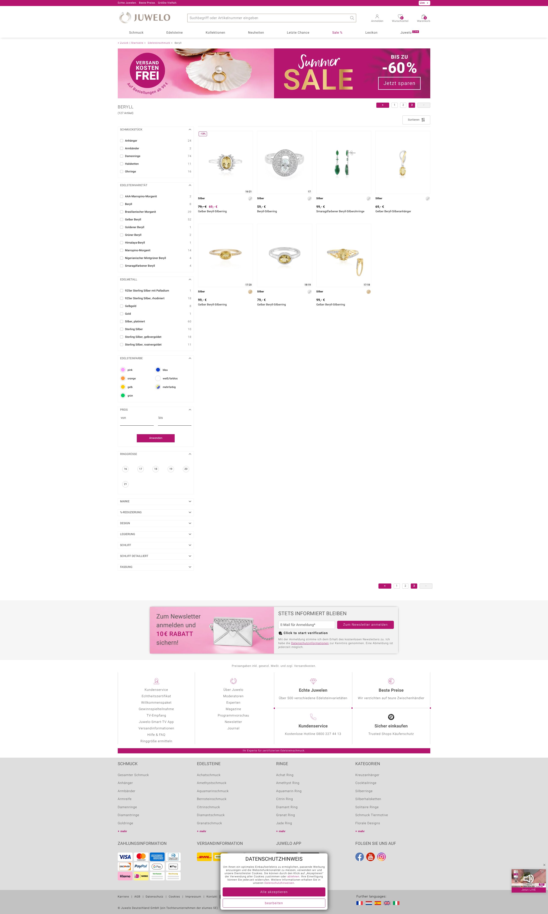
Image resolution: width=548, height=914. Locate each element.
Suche (352, 18)
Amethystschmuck (211, 783)
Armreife (125, 799)
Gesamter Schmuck (133, 775)
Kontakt (212, 897)
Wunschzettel (400, 20)
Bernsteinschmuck (211, 799)
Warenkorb (423, 20)
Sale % (337, 32)
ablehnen (293, 877)
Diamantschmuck (211, 815)
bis (161, 418)
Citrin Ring (284, 799)
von (123, 418)
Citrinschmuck (208, 807)
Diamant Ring (287, 807)
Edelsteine (174, 32)
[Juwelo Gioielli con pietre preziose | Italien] (397, 903)
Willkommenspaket (156, 702)
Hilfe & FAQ (156, 735)
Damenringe (127, 807)
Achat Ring (284, 775)
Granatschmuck (209, 823)
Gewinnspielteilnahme (156, 709)
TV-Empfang (156, 715)
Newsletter (233, 722)
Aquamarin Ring (289, 791)
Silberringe (364, 791)
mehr (124, 831)
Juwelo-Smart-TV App (156, 722)
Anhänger (125, 783)
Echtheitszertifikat (156, 696)
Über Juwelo (233, 690)
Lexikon (371, 32)
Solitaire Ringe (367, 807)
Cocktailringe (366, 783)
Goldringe (125, 823)
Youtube (370, 857)
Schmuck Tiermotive (371, 815)
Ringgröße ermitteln (156, 741)
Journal (233, 728)
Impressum (193, 897)
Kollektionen (215, 32)
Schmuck (136, 32)
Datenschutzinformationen (310, 643)
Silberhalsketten (368, 799)
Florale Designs (367, 823)
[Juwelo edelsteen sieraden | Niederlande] (370, 903)
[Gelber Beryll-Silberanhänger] (402, 162)
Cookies (174, 897)
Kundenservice (156, 690)
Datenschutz (155, 897)
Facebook (359, 857)
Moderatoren (233, 696)
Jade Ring (284, 823)
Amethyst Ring (287, 783)
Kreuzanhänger (367, 775)
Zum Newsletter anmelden (365, 624)
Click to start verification (306, 633)
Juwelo (409, 32)
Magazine (233, 709)
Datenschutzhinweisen (279, 883)
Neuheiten (256, 32)
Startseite (137, 43)
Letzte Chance (298, 32)
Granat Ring (285, 815)
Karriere (123, 897)
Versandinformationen (156, 728)
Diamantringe (128, 815)
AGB (137, 897)
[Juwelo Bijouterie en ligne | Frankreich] (360, 903)
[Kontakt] (165, 3)
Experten (233, 702)
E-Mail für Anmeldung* (297, 624)
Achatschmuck (208, 775)
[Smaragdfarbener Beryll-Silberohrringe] (343, 162)
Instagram (381, 857)
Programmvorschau (233, 715)
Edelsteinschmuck (159, 43)
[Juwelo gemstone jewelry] (388, 903)
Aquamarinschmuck (213, 791)
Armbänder (127, 791)
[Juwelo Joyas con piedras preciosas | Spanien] (379, 903)
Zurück (124, 43)
